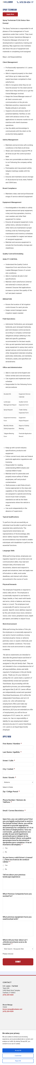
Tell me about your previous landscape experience (14, 876)
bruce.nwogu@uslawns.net (12, 1009)
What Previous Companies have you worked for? (17, 895)
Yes (6, 848)
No (6, 852)
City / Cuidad (9, 769)
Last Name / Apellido (12, 752)
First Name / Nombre (12, 744)
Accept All (18, 1050)
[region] (18, 1047)
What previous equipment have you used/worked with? (17, 918)
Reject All (18, 1061)
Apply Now (10, 14)
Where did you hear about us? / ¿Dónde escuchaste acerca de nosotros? (15, 942)
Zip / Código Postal (11, 792)
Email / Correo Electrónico (14, 811)
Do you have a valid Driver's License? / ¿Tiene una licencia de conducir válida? (18, 859)
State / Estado (9, 777)
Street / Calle (9, 761)
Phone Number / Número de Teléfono (14, 801)
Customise (18, 1055)
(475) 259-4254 (24, 2)
